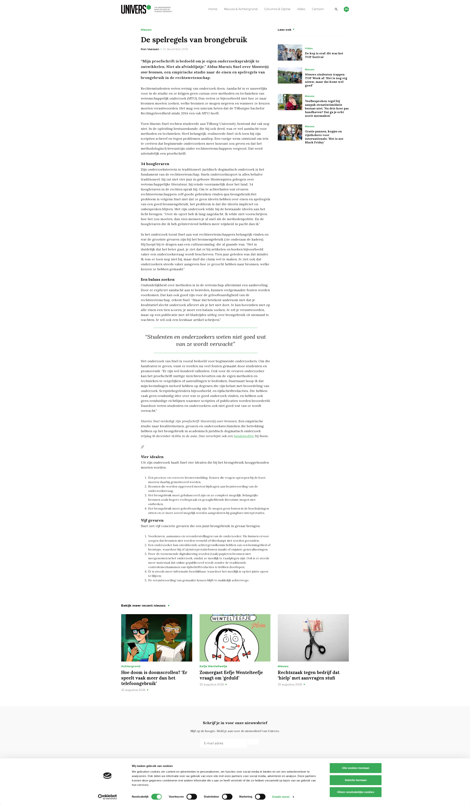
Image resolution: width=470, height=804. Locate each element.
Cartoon (318, 9)
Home (212, 9)
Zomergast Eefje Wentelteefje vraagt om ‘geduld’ (231, 675)
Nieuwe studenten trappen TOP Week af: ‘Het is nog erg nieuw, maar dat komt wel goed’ (326, 80)
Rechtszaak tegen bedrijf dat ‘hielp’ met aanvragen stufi (308, 675)
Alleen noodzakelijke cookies (355, 792)
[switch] (192, 797)
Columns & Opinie (277, 9)
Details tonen (280, 796)
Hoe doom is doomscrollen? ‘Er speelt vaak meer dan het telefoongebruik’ (154, 678)
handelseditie (244, 436)
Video (301, 9)
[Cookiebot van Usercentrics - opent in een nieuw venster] (107, 797)
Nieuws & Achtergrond (241, 9)
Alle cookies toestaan (355, 767)
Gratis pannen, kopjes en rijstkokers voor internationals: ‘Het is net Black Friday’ (324, 136)
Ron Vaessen (150, 49)
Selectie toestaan (356, 780)
